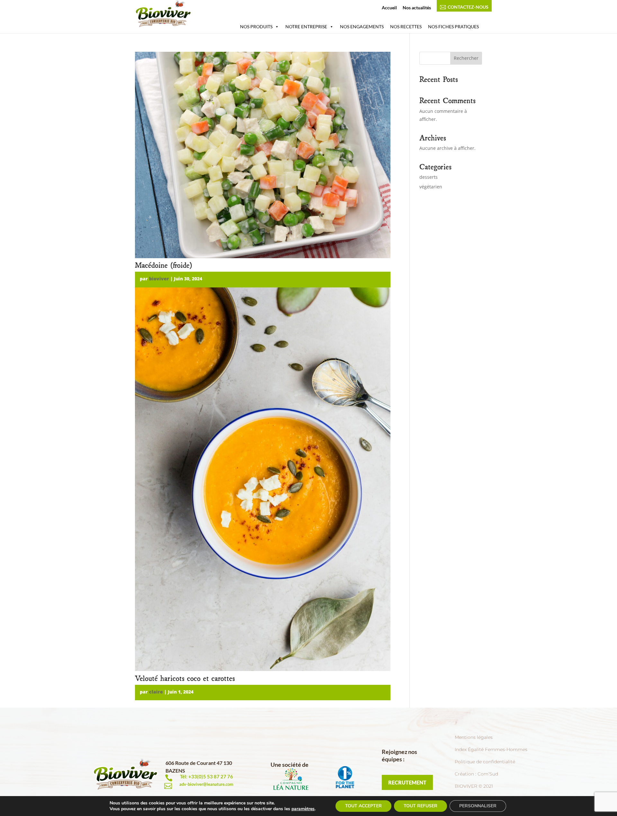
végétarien (430, 187)
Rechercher (466, 58)
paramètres (303, 809)
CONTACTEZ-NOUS (468, 7)
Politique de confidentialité (485, 762)
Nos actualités (417, 7)
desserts (428, 177)
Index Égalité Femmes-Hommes (491, 749)
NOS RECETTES (406, 26)
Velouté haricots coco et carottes (185, 677)
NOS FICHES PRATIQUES (453, 26)
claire (156, 692)
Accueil (389, 7)
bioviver (159, 279)
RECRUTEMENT (407, 782)
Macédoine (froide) (163, 264)
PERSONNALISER (477, 806)
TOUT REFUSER (420, 806)
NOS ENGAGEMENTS (362, 26)
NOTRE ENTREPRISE (306, 26)
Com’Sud (488, 774)
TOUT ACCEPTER (363, 806)
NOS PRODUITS (256, 26)
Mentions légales (474, 737)
